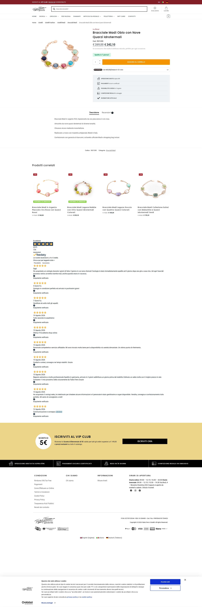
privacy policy (72, 597)
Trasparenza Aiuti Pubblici (44, 503)
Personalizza (164, 588)
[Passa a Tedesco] (167, 2)
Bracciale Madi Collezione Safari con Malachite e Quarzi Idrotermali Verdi (153, 210)
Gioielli (40, 22)
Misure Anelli (102, 481)
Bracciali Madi (72, 22)
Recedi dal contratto (41, 507)
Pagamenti (38, 484)
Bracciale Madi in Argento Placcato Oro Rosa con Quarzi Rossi (46, 210)
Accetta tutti (165, 582)
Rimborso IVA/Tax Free (42, 481)
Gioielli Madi (61, 22)
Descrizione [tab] (94, 112)
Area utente (155, 11)
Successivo (45, 263)
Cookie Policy (39, 496)
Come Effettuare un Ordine (44, 488)
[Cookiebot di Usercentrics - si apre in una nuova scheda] (27, 602)
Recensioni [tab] (107, 112)
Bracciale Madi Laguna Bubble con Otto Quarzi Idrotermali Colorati (81, 210)
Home (34, 22)
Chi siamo (69, 481)
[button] (168, 16)
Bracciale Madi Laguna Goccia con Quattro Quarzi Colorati (117, 208)
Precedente (37, 263)
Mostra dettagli (47, 603)
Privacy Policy (39, 500)
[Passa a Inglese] (159, 2)
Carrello (166, 11)
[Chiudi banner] (185, 580)
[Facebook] (131, 490)
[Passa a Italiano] (163, 2)
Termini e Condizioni (42, 492)
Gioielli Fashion (50, 22)
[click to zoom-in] (59, 55)
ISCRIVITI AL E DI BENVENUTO (49, 2)
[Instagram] (135, 490)
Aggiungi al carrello (136, 62)
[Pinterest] (140, 490)
